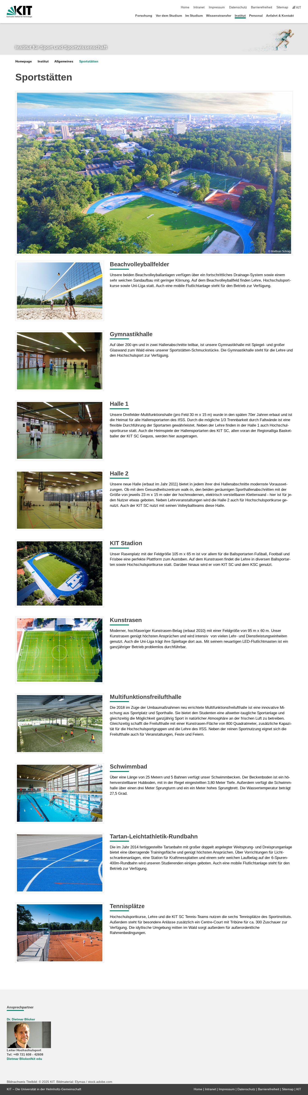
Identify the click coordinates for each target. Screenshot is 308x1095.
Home (185, 7)
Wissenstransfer (218, 15)
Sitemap (282, 7)
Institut (240, 15)
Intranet (199, 7)
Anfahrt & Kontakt (280, 15)
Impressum (217, 7)
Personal (256, 15)
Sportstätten (88, 61)
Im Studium (194, 15)
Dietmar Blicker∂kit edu (24, 1059)
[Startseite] (300, 15)
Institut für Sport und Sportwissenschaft (61, 47)
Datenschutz (238, 7)
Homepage (23, 61)
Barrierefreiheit (261, 7)
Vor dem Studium (169, 15)
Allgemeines (63, 61)
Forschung (143, 15)
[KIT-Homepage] (19, 12)
